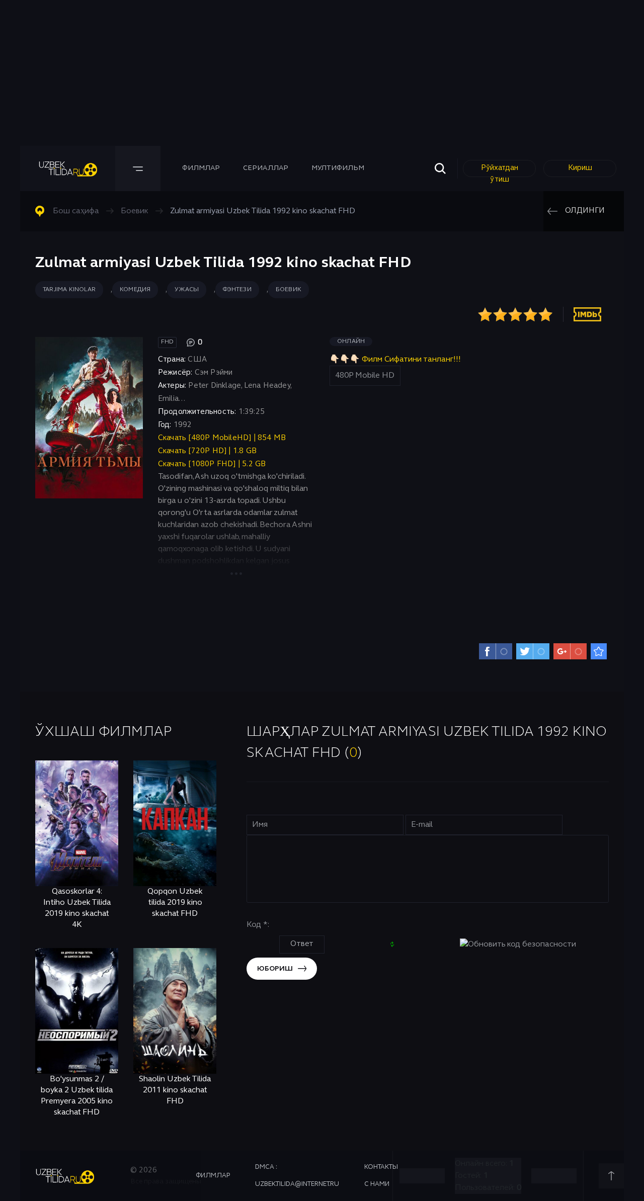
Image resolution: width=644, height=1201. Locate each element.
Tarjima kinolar (69, 289)
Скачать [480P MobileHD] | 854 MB (222, 438)
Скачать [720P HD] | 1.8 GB (207, 451)
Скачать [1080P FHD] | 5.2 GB (212, 464)
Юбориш (275, 969)
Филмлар (201, 168)
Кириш (580, 167)
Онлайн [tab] (351, 341)
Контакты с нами (381, 1175)
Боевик (288, 289)
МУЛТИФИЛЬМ (337, 168)
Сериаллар (265, 168)
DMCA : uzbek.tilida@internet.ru (297, 1175)
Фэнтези (237, 289)
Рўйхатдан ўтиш (499, 170)
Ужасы (187, 289)
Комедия (135, 289)
